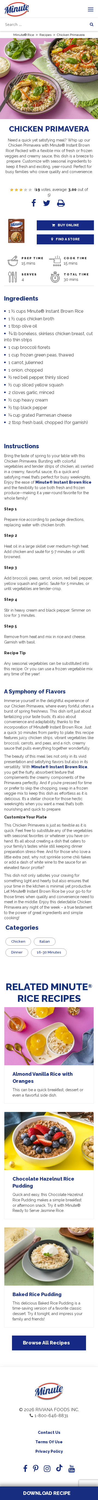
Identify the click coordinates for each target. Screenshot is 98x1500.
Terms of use (49, 1442)
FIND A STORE (68, 239)
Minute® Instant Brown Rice (63, 482)
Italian (44, 941)
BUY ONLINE (68, 225)
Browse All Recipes (46, 1343)
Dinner (17, 952)
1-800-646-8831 (51, 1415)
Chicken (18, 941)
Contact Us (49, 1432)
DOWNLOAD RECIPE (46, 1493)
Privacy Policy (49, 1451)
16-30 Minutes (49, 952)
